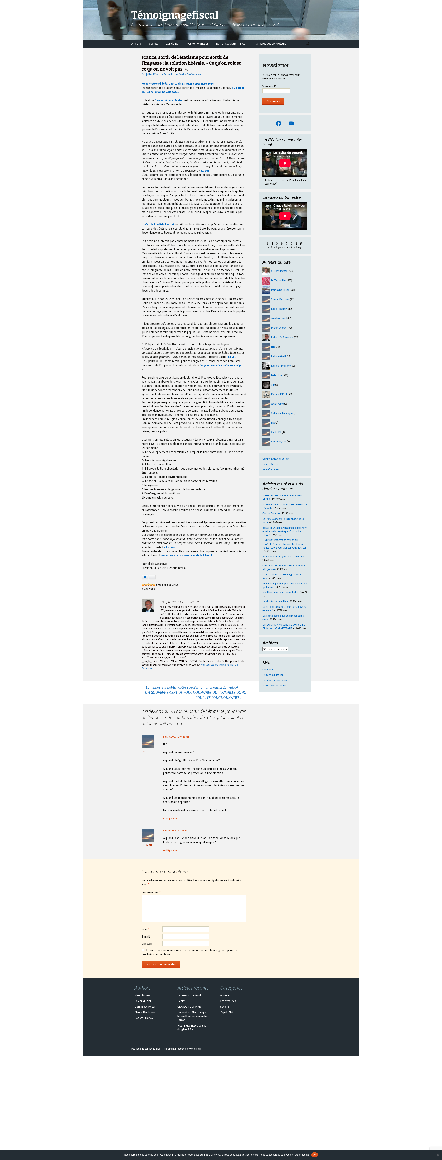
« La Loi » (169, 547)
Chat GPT (276, 432)
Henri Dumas (142, 995)
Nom (145, 929)
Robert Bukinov (279, 308)
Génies (181, 1000)
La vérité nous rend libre (275, 601)
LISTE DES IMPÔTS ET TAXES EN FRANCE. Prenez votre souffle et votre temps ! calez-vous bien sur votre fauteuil (284, 544)
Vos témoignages (197, 43)
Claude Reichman (280, 299)
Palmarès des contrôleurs (270, 43)
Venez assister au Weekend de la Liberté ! (187, 555)
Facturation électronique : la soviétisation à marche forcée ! (192, 1016)
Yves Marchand (279, 318)
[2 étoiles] (145, 584)
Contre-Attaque (271, 513)
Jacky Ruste (277, 403)
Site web (147, 943)
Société (153, 43)
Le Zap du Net (278, 280)
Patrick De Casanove (189, 74)
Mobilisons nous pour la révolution (280, 592)
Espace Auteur (270, 464)
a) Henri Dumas (279, 271)
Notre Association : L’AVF (231, 43)
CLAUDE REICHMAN (189, 1006)
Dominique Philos (280, 289)
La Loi (205, 170)
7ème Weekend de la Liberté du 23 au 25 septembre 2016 (178, 83)
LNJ (273, 422)
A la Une (136, 43)
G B (273, 384)
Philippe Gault (278, 356)
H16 (273, 346)
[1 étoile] (143, 584)
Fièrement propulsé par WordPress (182, 1048)
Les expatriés (228, 1000)
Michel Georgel (279, 327)
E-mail (147, 936)
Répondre (171, 818)
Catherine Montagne (282, 413)
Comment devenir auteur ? (276, 458)
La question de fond (189, 995)
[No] (437, 1155)
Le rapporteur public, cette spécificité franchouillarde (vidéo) (190, 687)
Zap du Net (173, 43)
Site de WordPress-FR (274, 685)
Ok (314, 1154)
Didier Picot (277, 375)
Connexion (267, 669)
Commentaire (151, 892)
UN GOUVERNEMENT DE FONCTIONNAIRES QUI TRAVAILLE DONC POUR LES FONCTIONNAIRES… (195, 695)
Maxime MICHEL (280, 394)
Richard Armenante (281, 365)
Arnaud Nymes (278, 441)
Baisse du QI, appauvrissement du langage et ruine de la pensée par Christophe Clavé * (284, 531)
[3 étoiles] (148, 584)
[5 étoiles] (154, 584)
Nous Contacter (270, 469)
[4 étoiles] (151, 584)
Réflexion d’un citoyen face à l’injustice (283, 556)
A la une (225, 995)
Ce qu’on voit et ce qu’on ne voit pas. (222, 365)
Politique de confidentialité (145, 1048)
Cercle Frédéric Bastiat (169, 100)
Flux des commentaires (274, 680)
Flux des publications (273, 675)
